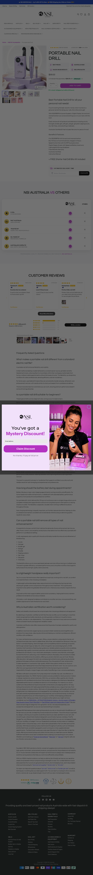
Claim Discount (25, 448)
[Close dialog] (88, 406)
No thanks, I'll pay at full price (25, 455)
